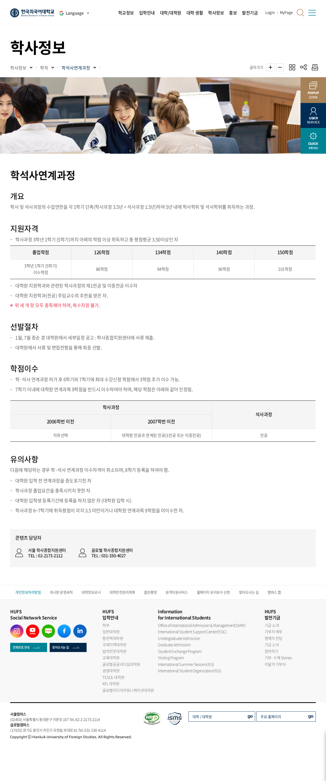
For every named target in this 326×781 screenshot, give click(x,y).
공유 (303, 67)
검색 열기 (300, 12)
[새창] (16, 627)
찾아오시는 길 (249, 592)
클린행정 (150, 592)
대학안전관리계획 (122, 592)
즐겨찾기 (292, 67)
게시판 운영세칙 (61, 592)
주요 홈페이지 (271, 716)
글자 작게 (280, 67)
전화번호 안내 (21, 647)
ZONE (313, 95)
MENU (313, 145)
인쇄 (313, 67)
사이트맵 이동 (312, 12)
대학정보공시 (91, 592)
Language (75, 13)
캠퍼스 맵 (274, 592)
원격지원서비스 (177, 592)
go (250, 716)
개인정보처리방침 (28, 592)
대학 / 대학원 (202, 716)
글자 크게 (270, 67)
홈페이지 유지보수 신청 (213, 592)
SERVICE (313, 120)
